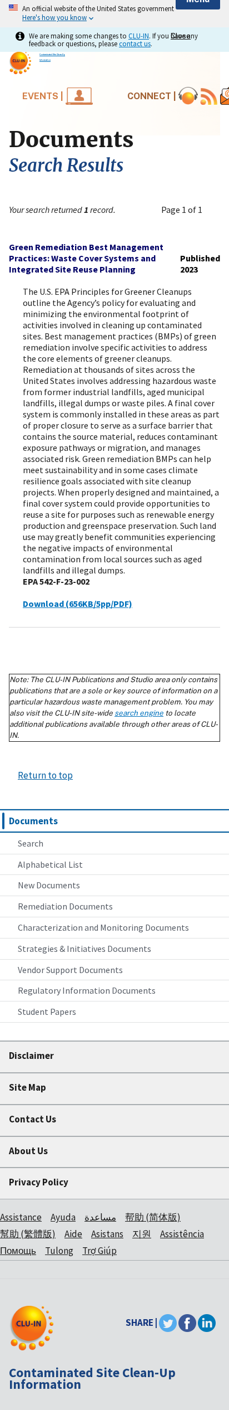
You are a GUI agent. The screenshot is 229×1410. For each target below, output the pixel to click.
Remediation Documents (65, 906)
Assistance (21, 1217)
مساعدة (100, 1217)
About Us (28, 1151)
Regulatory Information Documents (87, 990)
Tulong (59, 1250)
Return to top (45, 775)
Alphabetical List (50, 864)
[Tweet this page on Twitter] (168, 1322)
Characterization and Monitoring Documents (103, 927)
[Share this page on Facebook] (187, 1322)
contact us (135, 43)
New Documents (49, 885)
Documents (33, 821)
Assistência (182, 1234)
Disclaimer (31, 1055)
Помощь (18, 1250)
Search (30, 843)
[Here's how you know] (114, 13)
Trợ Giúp (99, 1250)
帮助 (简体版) (153, 1217)
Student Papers (47, 1011)
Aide (73, 1234)
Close (181, 36)
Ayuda (63, 1217)
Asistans (107, 1234)
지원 (141, 1234)
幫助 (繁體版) (28, 1234)
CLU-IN (138, 35)
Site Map (27, 1087)
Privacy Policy (38, 1182)
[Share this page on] (207, 1322)
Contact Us (32, 1119)
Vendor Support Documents (70, 969)
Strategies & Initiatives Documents (84, 948)
